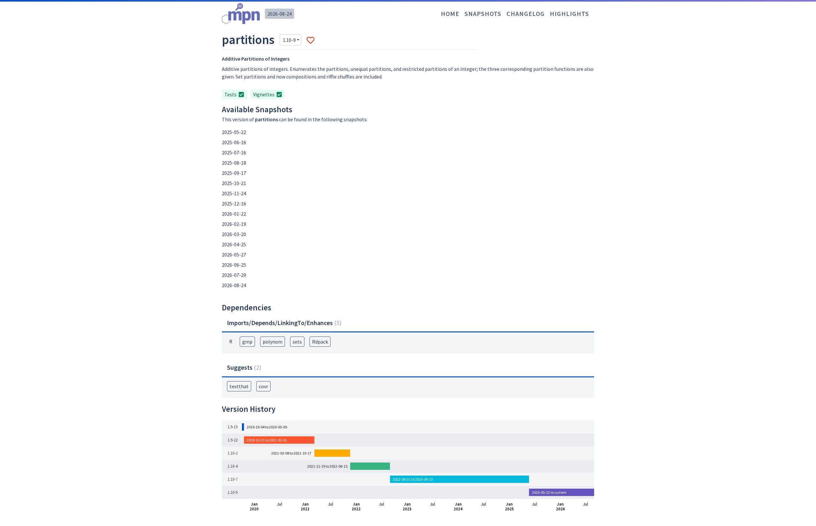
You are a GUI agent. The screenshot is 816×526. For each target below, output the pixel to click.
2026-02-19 (234, 224)
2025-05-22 (234, 132)
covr (263, 386)
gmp (247, 341)
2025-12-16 (234, 203)
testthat (239, 386)
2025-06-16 (234, 142)
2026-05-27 (234, 254)
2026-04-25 (234, 244)
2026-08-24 (279, 14)
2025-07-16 (234, 152)
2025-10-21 (234, 183)
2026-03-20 (234, 234)
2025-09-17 (234, 173)
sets (297, 341)
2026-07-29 (234, 275)
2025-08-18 (234, 162)
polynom (272, 341)
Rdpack (320, 341)
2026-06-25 (234, 265)
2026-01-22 (234, 214)
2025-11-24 (234, 193)
